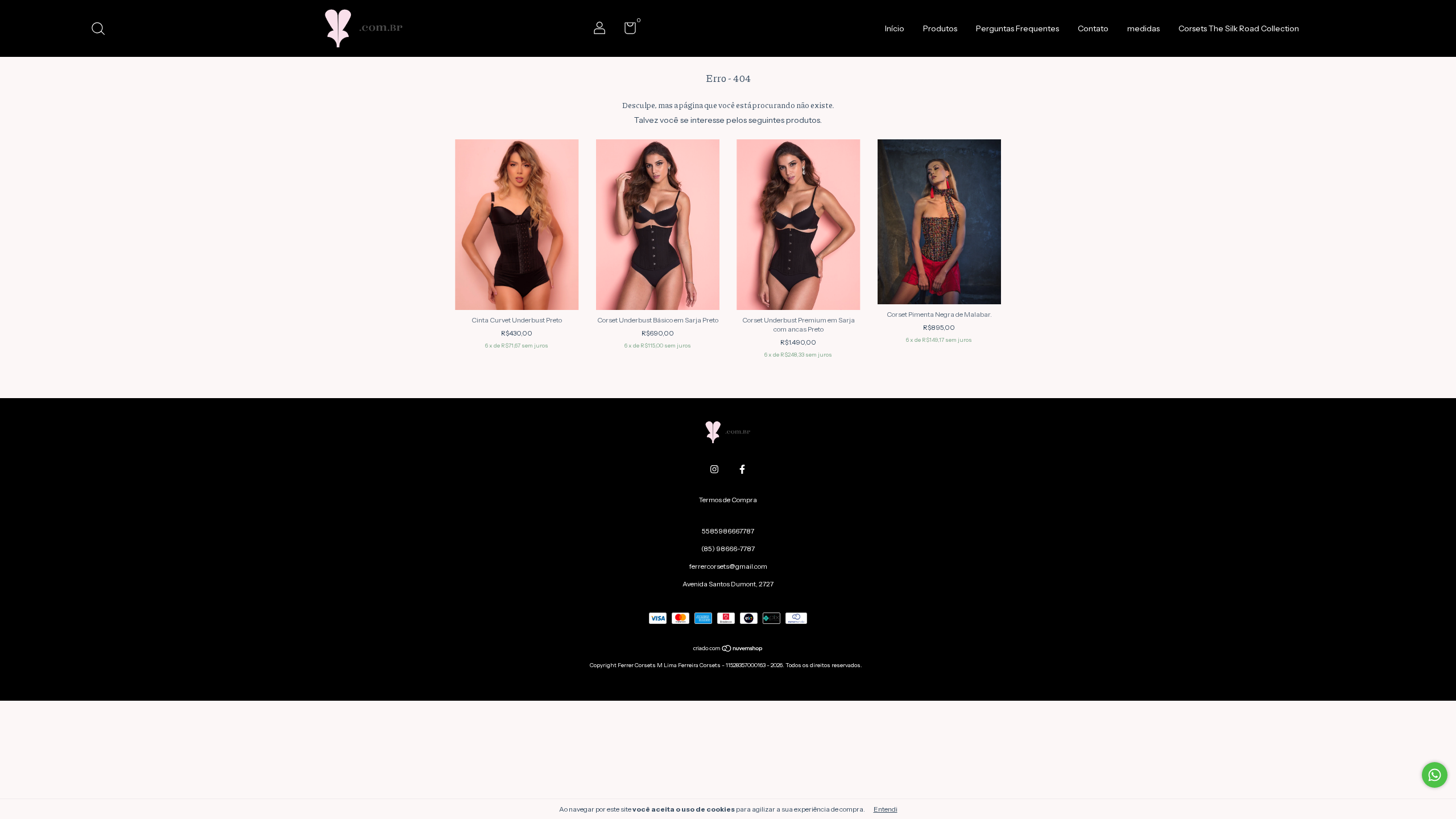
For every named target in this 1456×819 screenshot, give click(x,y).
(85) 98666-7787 (728, 548)
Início (894, 28)
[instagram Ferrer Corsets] (714, 469)
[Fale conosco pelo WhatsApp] (1434, 775)
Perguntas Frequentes (1017, 28)
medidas (1143, 28)
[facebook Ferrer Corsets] (742, 469)
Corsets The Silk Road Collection (1238, 28)
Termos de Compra (728, 499)
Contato (1093, 28)
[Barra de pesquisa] (102, 30)
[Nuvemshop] (728, 649)
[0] (626, 30)
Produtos (940, 28)
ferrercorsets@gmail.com (728, 566)
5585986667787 (728, 531)
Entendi (885, 809)
